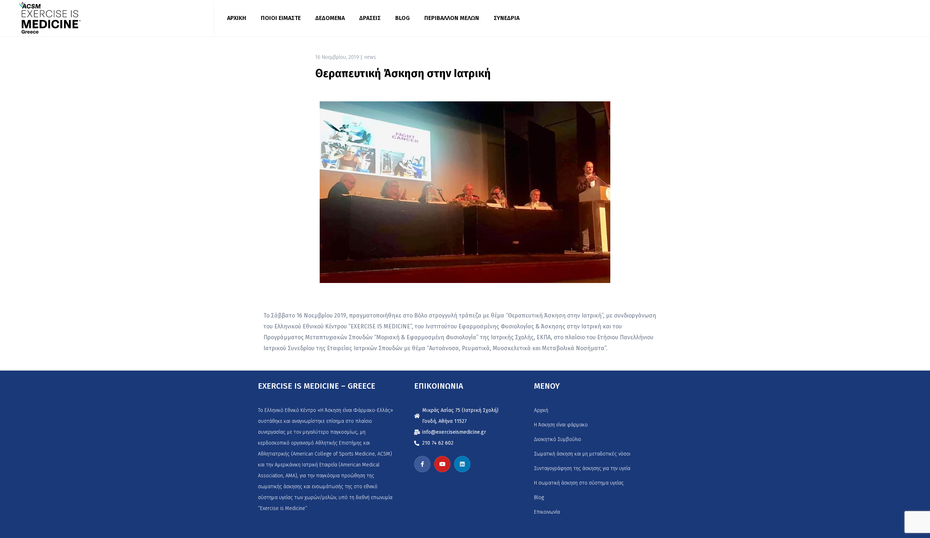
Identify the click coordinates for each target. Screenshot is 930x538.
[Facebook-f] (422, 464)
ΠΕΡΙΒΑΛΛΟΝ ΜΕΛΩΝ (451, 18)
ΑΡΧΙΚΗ (236, 18)
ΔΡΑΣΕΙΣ (370, 18)
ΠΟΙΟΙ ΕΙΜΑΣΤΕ (281, 18)
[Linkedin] (462, 464)
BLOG (402, 18)
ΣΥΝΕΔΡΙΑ (506, 18)
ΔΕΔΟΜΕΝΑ (330, 18)
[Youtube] (442, 464)
